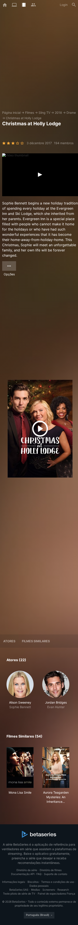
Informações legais (13, 881)
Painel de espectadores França (56, 893)
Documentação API (22, 874)
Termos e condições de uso (57, 881)
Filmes (29, 112)
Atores (9, 641)
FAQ (38, 874)
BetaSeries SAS (18, 889)
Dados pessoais (39, 885)
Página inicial (11, 112)
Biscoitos (33, 881)
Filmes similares (36, 641)
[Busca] (74, 5)
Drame (71, 112)
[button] (20, 692)
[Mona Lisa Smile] (20, 767)
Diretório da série (26, 870)
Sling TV (44, 112)
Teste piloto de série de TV (19, 893)
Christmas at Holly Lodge (23, 118)
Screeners (48, 889)
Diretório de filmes (51, 870)
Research (63, 889)
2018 (58, 112)
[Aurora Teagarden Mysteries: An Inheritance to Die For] (55, 767)
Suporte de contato (55, 874)
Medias (35, 889)
